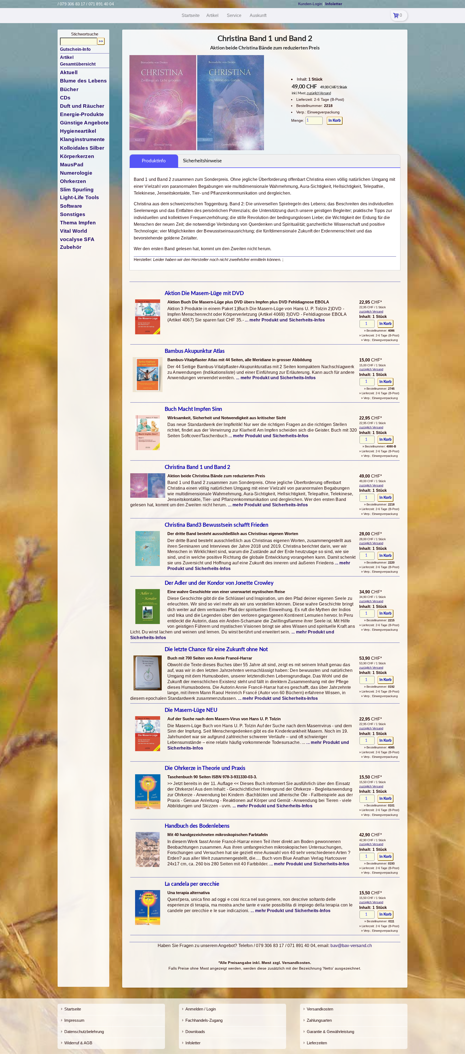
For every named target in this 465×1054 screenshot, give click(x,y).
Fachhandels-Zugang (204, 1020)
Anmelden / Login (200, 1009)
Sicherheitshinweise (202, 161)
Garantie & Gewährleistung (330, 1031)
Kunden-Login (310, 4)
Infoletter (192, 1043)
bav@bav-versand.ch (351, 945)
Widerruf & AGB (78, 1043)
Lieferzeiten (317, 1043)
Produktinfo (154, 161)
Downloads (195, 1031)
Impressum (74, 1020)
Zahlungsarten (319, 1020)
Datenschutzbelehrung (84, 1031)
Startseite (72, 1009)
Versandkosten (320, 1009)
